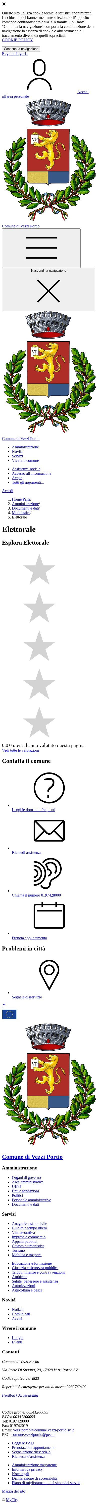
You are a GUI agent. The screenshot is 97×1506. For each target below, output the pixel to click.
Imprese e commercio (29, 1237)
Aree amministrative (28, 1182)
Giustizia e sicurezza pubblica (35, 1268)
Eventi (17, 1342)
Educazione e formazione (32, 1263)
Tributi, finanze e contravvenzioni (38, 1272)
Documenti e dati (25, 508)
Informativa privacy (27, 1469)
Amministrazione (25, 504)
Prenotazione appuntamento (33, 1447)
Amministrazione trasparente (34, 1465)
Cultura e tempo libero (29, 1228)
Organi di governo (26, 1177)
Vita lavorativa (23, 1232)
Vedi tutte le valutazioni (20, 750)
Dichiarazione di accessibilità (34, 1478)
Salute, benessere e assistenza (35, 1281)
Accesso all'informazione (31, 473)
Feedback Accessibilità (20, 1395)
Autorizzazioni (23, 1286)
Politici (17, 1195)
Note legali (20, 1474)
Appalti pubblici (24, 1241)
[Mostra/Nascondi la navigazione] (41, 248)
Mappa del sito (13, 1491)
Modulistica (21, 513)
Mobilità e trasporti (27, 1255)
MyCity (12, 1500)
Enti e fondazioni (25, 1191)
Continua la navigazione (21, 49)
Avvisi (17, 1318)
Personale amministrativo (31, 1200)
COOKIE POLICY (17, 40)
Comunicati (21, 1314)
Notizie (17, 1309)
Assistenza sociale (26, 469)
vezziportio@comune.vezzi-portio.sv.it (43, 1430)
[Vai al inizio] (4, 1006)
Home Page (21, 499)
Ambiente (19, 1277)
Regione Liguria (15, 53)
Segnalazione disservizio (31, 1452)
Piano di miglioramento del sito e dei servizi (46, 1483)
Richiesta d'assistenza (29, 1456)
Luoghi (17, 1337)
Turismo (18, 1250)
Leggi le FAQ (23, 1443)
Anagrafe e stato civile (29, 1223)
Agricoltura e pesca (27, 1290)
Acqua (17, 478)
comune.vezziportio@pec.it (32, 1434)
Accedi (7, 491)
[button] (25, 447)
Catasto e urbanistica (28, 1246)
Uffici (16, 1186)
